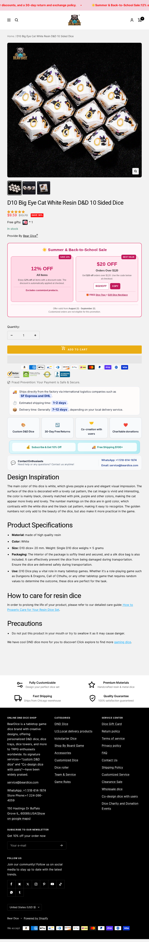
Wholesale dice (112, 789)
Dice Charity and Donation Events (120, 806)
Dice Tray (101, 295)
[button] (16, 212)
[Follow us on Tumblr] (19, 892)
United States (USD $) (23, 907)
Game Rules (63, 782)
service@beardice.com (23, 782)
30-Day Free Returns (57, 428)
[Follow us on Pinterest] (44, 884)
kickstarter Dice (65, 738)
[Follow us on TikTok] (60, 884)
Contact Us (109, 760)
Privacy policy (111, 745)
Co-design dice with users (120, 796)
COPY (115, 286)
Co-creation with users (91, 428)
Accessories (63, 753)
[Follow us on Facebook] (11, 884)
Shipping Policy (112, 767)
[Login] (132, 19)
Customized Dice (66, 760)
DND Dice (61, 724)
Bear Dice (30, 236)
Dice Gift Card (112, 724)
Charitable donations (125, 428)
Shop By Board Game (69, 745)
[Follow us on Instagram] (36, 884)
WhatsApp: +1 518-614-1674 (119, 460)
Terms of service (113, 738)
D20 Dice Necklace (118, 295)
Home (10, 36)
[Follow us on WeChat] (11, 892)
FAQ (104, 753)
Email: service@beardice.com (119, 465)
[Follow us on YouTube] (52, 884)
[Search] (16, 20)
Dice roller (62, 767)
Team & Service (65, 774)
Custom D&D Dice (23, 428)
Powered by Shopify (36, 918)
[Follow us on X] (28, 884)
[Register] (61, 845)
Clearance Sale (112, 782)
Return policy (111, 731)
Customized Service (115, 774)
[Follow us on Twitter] (19, 884)
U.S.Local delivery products (73, 731)
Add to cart (78, 349)
